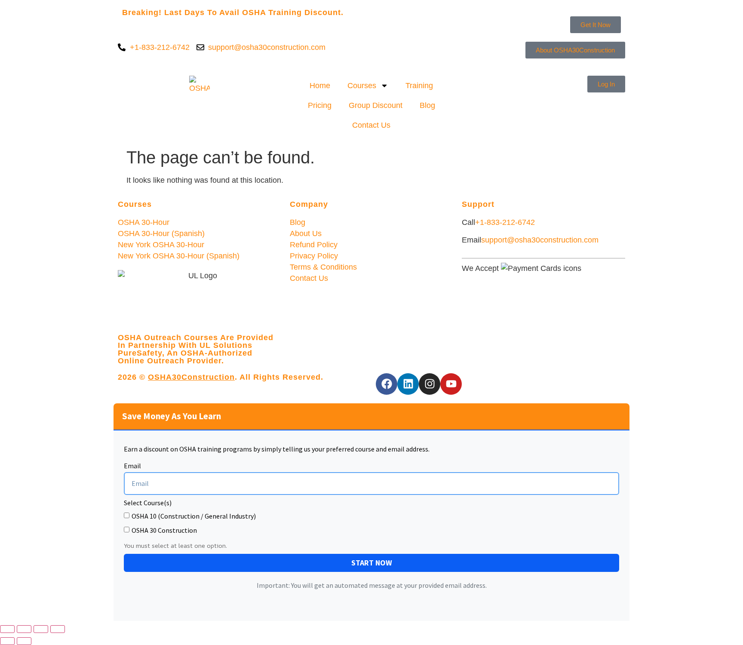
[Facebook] (386, 384)
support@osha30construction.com (540, 240)
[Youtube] (451, 384)
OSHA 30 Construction (164, 530)
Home (320, 85)
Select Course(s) (148, 503)
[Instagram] (429, 384)
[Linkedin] (408, 384)
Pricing (320, 105)
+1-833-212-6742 (505, 222)
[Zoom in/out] (7, 629)
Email (132, 466)
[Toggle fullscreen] (24, 629)
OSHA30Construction (191, 377)
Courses (361, 85)
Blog (427, 105)
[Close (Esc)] (57, 629)
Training (419, 85)
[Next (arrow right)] (24, 641)
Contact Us (371, 125)
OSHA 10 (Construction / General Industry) (194, 516)
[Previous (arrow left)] (7, 641)
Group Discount (375, 105)
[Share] (41, 629)
